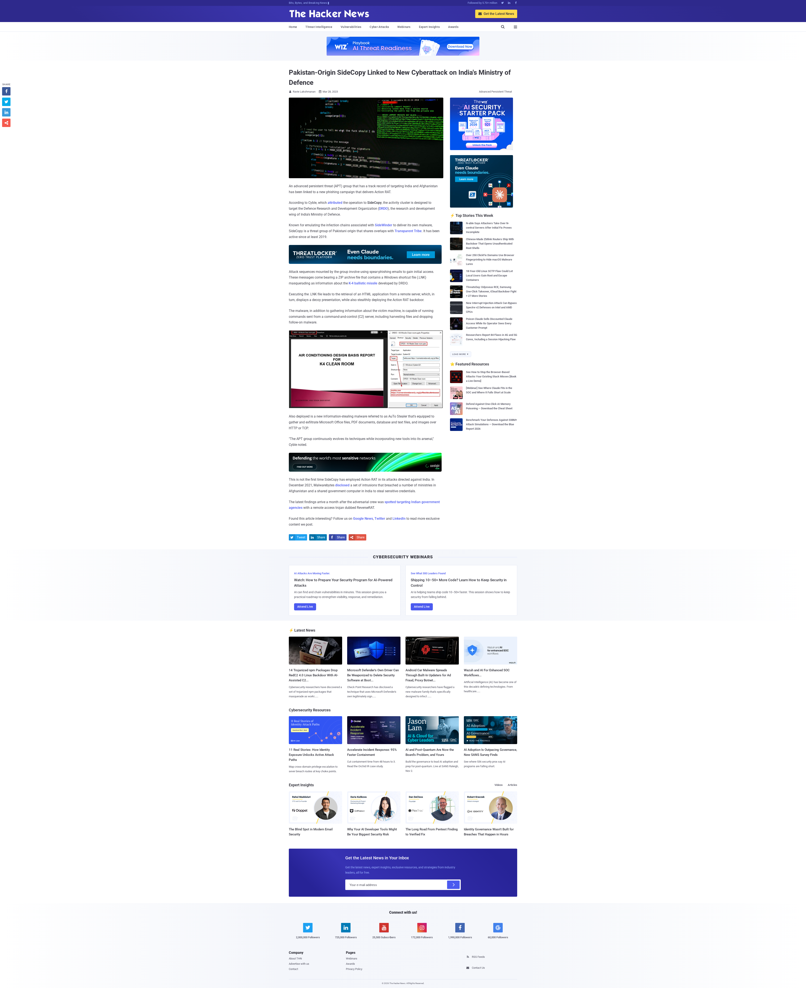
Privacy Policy (354, 969)
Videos (499, 784)
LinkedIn (399, 519)
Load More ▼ (460, 354)
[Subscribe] (453, 885)
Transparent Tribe (408, 231)
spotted (390, 502)
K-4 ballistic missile (363, 283)
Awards (453, 27)
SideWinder (383, 225)
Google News (363, 519)
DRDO (383, 209)
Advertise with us (299, 963)
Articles (512, 784)
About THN (295, 958)
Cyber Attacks (379, 27)
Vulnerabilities (351, 27)
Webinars (403, 27)
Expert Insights (429, 27)
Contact (293, 969)
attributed (335, 203)
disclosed (342, 485)
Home (293, 27)
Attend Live (305, 606)
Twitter (379, 519)
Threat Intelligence (318, 27)
